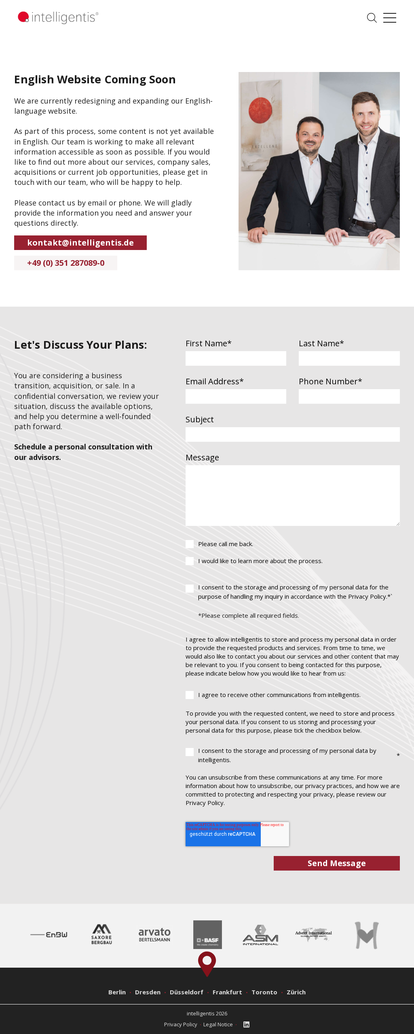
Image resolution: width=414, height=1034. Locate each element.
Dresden (148, 992)
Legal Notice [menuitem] (218, 1024)
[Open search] (371, 17)
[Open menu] (389, 18)
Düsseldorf (186, 992)
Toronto (264, 992)
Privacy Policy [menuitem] (180, 1024)
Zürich (296, 992)
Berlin (117, 992)
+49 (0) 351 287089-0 (65, 262)
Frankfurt (227, 992)
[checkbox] (293, 552)
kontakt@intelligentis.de (80, 242)
